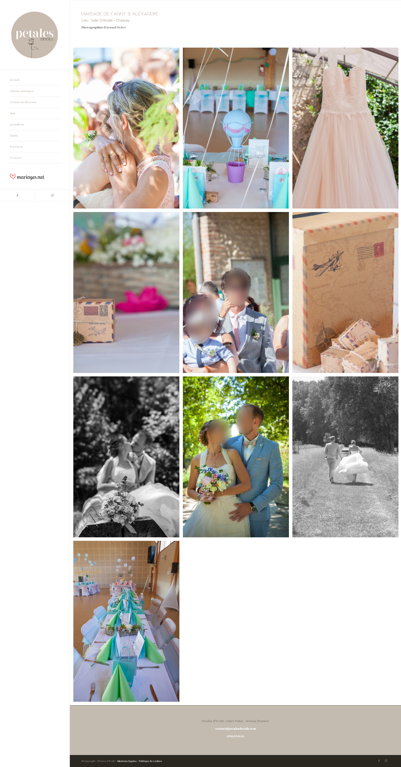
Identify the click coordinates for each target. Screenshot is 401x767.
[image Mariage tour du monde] (128, 294)
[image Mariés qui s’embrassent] (128, 458)
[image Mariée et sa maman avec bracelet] (128, 130)
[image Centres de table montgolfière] (237, 130)
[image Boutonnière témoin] (237, 294)
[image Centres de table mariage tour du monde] (128, 623)
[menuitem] (35, 80)
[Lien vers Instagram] (52, 195)
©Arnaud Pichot (114, 27)
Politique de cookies (150, 761)
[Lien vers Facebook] (17, 195)
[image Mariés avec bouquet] (237, 458)
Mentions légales (127, 761)
